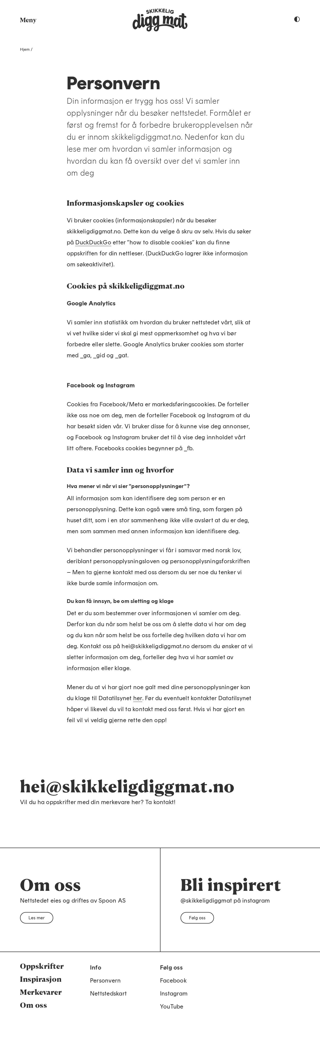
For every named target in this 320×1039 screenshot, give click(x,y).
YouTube (172, 1006)
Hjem (25, 49)
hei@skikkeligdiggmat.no (127, 786)
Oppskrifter (42, 966)
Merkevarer (41, 992)
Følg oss (197, 918)
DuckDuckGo (93, 242)
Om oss (33, 1005)
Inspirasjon (41, 979)
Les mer (36, 918)
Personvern (105, 980)
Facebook (173, 980)
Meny (28, 20)
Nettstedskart (108, 993)
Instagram (174, 993)
